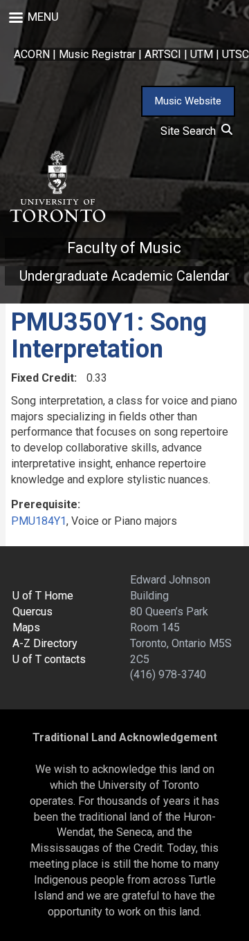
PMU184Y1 (38, 521)
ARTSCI (163, 54)
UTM (201, 54)
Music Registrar (97, 54)
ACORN (32, 54)
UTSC (235, 54)
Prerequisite (44, 504)
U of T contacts (49, 659)
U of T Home (42, 595)
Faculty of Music (124, 248)
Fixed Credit (42, 377)
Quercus (32, 611)
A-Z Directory (44, 643)
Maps (26, 627)
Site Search (190, 131)
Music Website (188, 101)
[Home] (57, 187)
